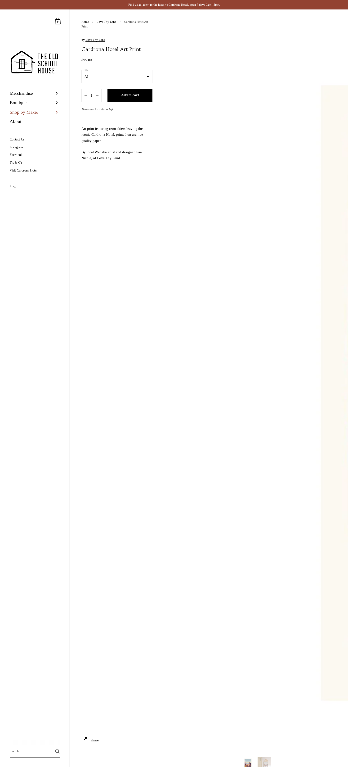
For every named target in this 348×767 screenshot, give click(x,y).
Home (85, 21)
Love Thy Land (106, 21)
